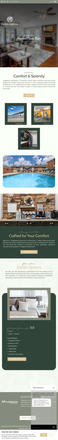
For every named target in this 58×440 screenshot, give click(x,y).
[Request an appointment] (7, 1)
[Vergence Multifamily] (10, 402)
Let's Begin (29, 43)
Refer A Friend (28, 418)
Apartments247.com (21, 426)
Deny (51, 434)
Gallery (29, 95)
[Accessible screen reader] (2, 1)
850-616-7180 (28, 406)
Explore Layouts (17, 359)
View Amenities (29, 252)
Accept (43, 434)
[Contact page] (4, 1)
